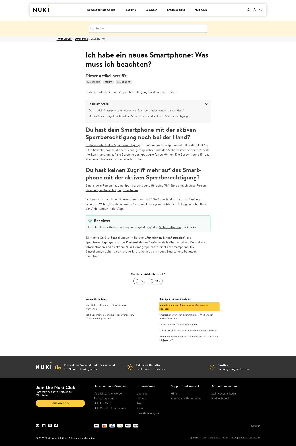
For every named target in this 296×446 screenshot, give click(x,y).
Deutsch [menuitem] (255, 426)
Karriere (141, 398)
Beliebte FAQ (98, 38)
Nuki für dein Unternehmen (110, 408)
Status (225, 437)
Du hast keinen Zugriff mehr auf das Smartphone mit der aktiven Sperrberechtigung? (139, 116)
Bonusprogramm (104, 398)
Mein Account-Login (223, 393)
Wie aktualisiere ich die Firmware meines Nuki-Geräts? (188, 330)
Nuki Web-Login (220, 398)
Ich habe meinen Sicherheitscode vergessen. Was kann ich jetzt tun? (110, 316)
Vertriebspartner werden (108, 393)
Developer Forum (239, 437)
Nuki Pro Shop (102, 403)
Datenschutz (214, 437)
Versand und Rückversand (186, 398)
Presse (140, 403)
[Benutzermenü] (255, 10)
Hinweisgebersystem (148, 413)
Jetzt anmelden (60, 403)
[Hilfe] (248, 10)
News (139, 408)
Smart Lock (81, 38)
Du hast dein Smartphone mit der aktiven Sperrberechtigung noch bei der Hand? (136, 110)
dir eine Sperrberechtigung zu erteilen (112, 190)
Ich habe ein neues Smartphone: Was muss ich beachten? (184, 306)
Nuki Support (64, 38)
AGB (204, 437)
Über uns (141, 393)
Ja (142, 281)
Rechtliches (254, 437)
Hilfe (174, 393)
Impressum (194, 437)
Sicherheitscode (179, 150)
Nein (157, 281)
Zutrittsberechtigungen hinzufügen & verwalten (106, 306)
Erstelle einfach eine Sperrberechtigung (113, 145)
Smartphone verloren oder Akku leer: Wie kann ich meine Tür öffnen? (186, 316)
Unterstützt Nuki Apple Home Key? (178, 324)
